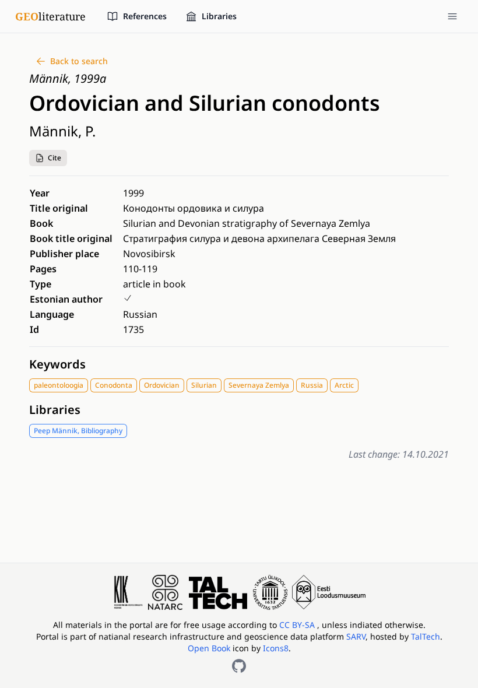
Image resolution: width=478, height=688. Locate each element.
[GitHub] (239, 666)
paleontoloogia (58, 385)
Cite (54, 158)
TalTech (425, 636)
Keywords (57, 364)
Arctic (344, 385)
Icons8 (276, 648)
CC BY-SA (298, 624)
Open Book (209, 648)
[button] (48, 158)
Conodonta (113, 385)
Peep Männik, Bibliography (78, 431)
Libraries (54, 409)
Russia (312, 385)
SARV (355, 636)
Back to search (79, 60)
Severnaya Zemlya (259, 385)
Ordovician (162, 385)
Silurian (204, 385)
